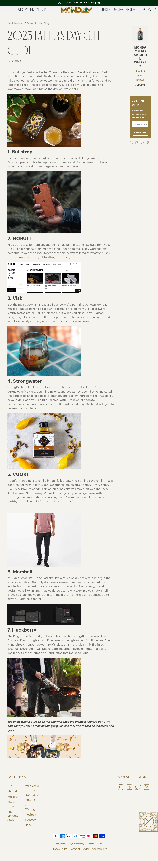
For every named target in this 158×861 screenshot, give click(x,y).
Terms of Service (79, 849)
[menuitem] (144, 10)
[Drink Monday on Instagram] (131, 142)
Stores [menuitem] (130, 9)
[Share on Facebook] (136, 142)
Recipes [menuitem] (118, 9)
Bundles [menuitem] (106, 9)
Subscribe (140, 132)
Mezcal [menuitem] (35, 9)
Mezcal (12, 791)
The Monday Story (12, 815)
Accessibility (99, 849)
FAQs (28, 825)
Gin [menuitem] (44, 9)
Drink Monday (15, 23)
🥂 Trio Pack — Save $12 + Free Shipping (79, 3)
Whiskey (13, 796)
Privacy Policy (59, 849)
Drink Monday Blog (38, 23)
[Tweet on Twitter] (142, 142)
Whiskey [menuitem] (23, 9)
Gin (9, 786)
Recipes (30, 814)
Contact (30, 820)
